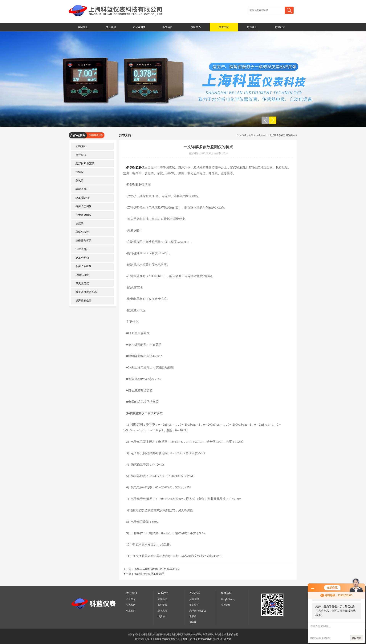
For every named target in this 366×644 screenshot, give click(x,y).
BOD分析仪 (82, 257)
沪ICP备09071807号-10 (200, 639)
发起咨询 (356, 638)
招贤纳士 (252, 27)
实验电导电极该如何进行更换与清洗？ (157, 569)
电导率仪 (80, 154)
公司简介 (130, 599)
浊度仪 (79, 223)
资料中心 (196, 27)
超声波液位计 (83, 300)
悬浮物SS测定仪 (85, 163)
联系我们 (280, 27)
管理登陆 (225, 605)
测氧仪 (79, 180)
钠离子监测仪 (83, 206)
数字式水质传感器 (86, 292)
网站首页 (83, 27)
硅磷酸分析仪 (83, 240)
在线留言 (130, 605)
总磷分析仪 (82, 274)
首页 (251, 135)
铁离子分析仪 (83, 266)
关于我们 (111, 27)
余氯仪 (79, 172)
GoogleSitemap (228, 599)
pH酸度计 (81, 146)
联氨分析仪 (82, 232)
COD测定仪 (82, 197)
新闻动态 (167, 27)
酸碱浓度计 (82, 189)
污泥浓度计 (82, 249)
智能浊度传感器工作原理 (149, 573)
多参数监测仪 (83, 214)
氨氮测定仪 (82, 283)
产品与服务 (139, 27)
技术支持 (224, 27)
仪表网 (227, 639)
